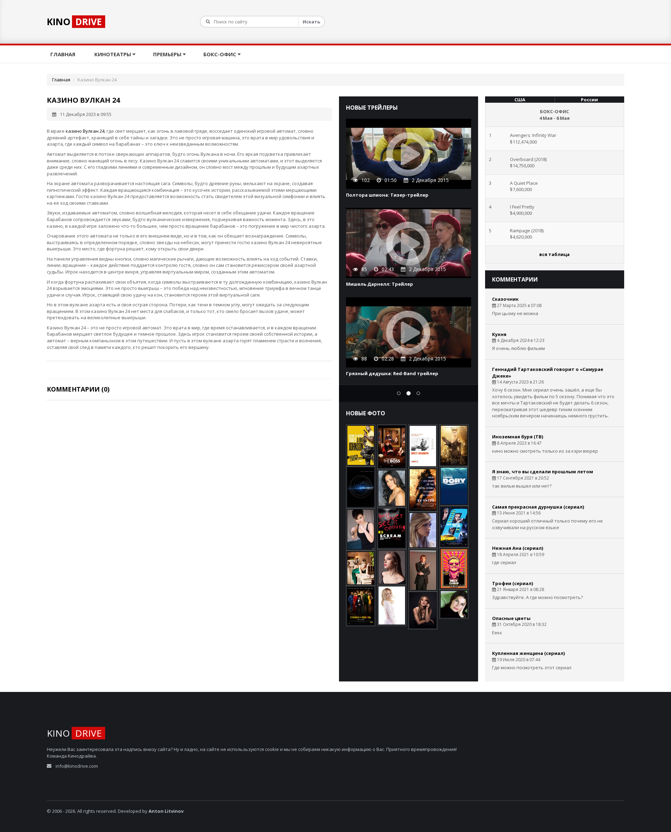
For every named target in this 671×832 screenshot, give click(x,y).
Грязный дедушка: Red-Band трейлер (392, 373)
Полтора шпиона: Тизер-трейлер (387, 195)
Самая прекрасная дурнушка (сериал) (538, 507)
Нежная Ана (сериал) (517, 548)
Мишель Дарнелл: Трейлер (379, 284)
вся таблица (554, 254)
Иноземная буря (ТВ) (517, 436)
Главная (63, 54)
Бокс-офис (220, 54)
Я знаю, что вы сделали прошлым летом (542, 471)
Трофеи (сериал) (512, 583)
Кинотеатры (113, 54)
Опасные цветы (511, 618)
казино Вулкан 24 (85, 131)
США (519, 99)
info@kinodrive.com (77, 766)
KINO (74, 21)
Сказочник (505, 299)
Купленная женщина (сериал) (528, 653)
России (589, 99)
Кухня (499, 334)
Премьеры (168, 54)
